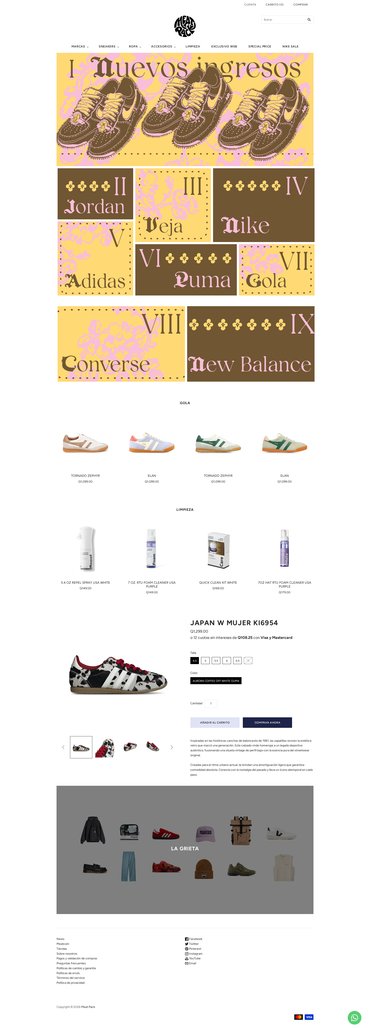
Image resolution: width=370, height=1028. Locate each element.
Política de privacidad (71, 983)
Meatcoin (63, 944)
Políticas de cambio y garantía (76, 968)
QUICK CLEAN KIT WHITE (218, 583)
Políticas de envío (68, 973)
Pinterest (194, 949)
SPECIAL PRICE (259, 46)
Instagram (195, 954)
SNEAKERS (107, 46)
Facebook (195, 939)
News (60, 939)
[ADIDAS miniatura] (81, 747)
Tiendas (62, 949)
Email (192, 963)
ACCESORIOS (161, 46)
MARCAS (78, 46)
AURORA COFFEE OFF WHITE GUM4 (216, 680)
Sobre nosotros (67, 954)
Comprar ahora (267, 722)
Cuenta (250, 4)
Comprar (300, 4)
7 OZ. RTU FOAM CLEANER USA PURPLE (152, 585)
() (274, 4)
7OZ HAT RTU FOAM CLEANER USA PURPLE (284, 585)
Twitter (193, 944)
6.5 (237, 660)
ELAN (152, 476)
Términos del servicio (71, 978)
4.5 (195, 660)
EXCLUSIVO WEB (224, 46)
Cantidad (196, 703)
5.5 (216, 660)
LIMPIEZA (193, 46)
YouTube (194, 958)
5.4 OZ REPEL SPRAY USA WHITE (85, 583)
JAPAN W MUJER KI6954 (234, 623)
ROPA (133, 46)
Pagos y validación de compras (77, 958)
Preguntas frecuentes (71, 963)
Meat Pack (88, 1007)
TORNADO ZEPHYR (85, 476)
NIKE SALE (290, 46)
